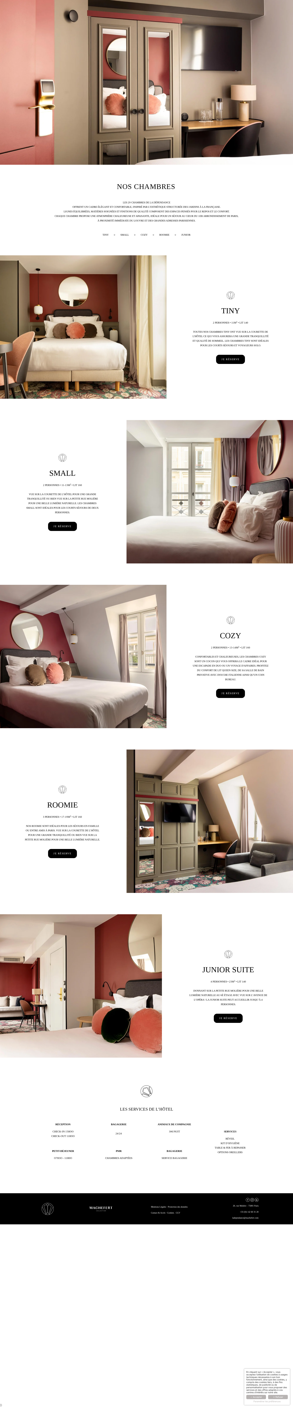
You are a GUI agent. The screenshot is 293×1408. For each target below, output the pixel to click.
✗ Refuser (278, 1397)
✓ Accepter (256, 1397)
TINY (106, 234)
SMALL (124, 234)
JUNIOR (185, 234)
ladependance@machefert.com (245, 1218)
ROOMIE (164, 234)
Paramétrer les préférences (267, 1401)
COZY (144, 234)
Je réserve (230, 359)
